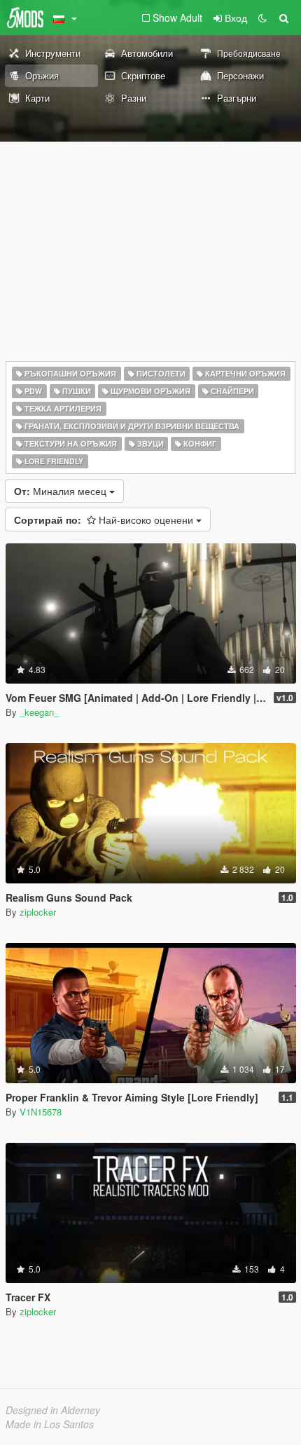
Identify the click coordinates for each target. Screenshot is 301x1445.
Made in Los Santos (50, 1424)
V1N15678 (41, 1111)
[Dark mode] (262, 17)
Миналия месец (61, 491)
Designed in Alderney (53, 1410)
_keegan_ (39, 712)
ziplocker (38, 911)
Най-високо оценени (105, 520)
